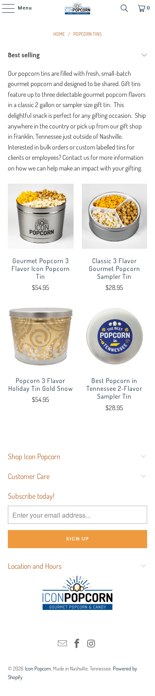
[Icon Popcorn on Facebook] (77, 644)
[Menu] (4, 8)
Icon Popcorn (38, 668)
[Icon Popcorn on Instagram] (91, 644)
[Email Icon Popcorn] (63, 644)
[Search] (124, 8)
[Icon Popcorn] (78, 8)
